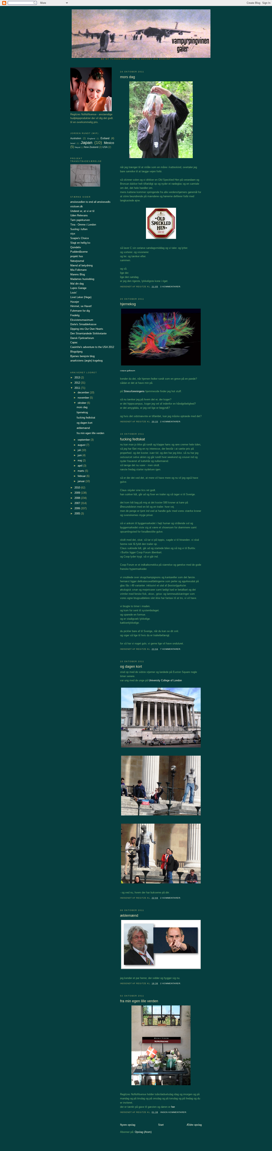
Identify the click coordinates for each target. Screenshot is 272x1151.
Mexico (109, 143)
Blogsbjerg (76, 351)
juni (80, 455)
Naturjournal (77, 260)
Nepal (77, 147)
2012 (77, 382)
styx (72, 233)
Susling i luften (78, 229)
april (80, 465)
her (173, 1106)
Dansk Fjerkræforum (82, 338)
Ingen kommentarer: (174, 1112)
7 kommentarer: (171, 649)
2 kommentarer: (171, 421)
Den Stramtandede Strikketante (88, 333)
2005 (77, 513)
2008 (77, 497)
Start (161, 1124)
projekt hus (76, 256)
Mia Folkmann (78, 269)
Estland (105, 138)
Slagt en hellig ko (80, 242)
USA (105, 147)
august (82, 444)
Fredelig (74, 315)
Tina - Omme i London (83, 224)
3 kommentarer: (171, 287)
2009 (77, 492)
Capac (74, 342)
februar (82, 476)
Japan (86, 142)
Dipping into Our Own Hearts (86, 328)
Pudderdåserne (79, 251)
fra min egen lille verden (139, 1001)
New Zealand (91, 147)
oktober (82, 402)
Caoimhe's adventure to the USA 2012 (92, 347)
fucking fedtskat (132, 439)
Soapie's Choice (79, 238)
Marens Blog (77, 274)
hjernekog (128, 304)
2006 (77, 508)
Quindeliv (75, 247)
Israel (72, 143)
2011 (77, 387)
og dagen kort (131, 667)
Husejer (74, 301)
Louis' (73, 292)
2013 (77, 377)
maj (80, 460)
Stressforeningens (134, 391)
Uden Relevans (79, 215)
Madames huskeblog (82, 279)
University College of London (165, 680)
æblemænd (129, 916)
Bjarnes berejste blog (82, 356)
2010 (77, 487)
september (84, 439)
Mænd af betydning (81, 265)
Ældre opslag (194, 1124)
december (84, 392)
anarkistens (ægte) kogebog (86, 360)
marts (81, 470)
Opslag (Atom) (143, 1131)
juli (80, 450)
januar (81, 481)
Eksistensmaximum (81, 319)
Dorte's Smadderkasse (83, 324)
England (91, 138)
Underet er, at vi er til (82, 211)
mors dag (127, 77)
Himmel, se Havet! (81, 306)
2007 (77, 503)
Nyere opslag (127, 1124)
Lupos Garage (78, 288)
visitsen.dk (76, 206)
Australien (75, 138)
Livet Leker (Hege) (80, 297)
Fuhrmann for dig (80, 310)
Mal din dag (77, 283)
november (84, 397)
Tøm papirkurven (80, 220)
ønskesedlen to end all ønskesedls (90, 201)
